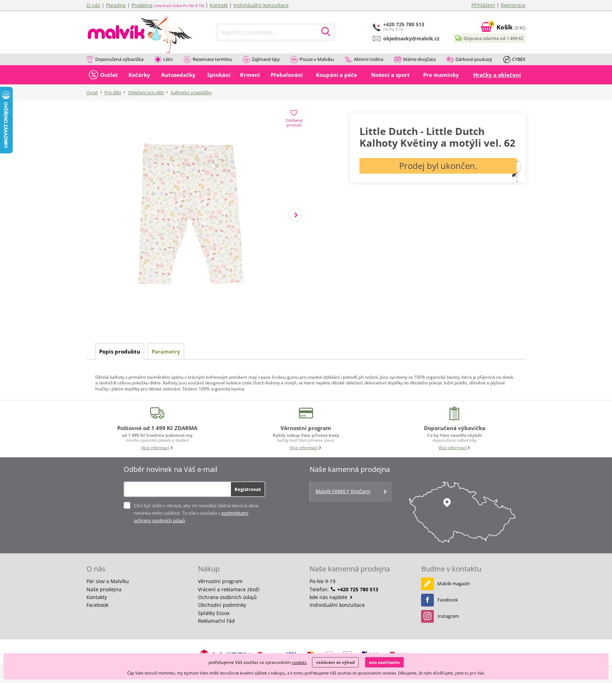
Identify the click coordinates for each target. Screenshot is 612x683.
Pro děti (112, 92)
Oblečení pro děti (146, 92)
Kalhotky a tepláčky (191, 92)
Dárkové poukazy (473, 59)
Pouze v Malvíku (317, 59)
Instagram (448, 616)
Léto (168, 59)
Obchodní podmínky (222, 605)
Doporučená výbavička (119, 59)
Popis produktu (119, 351)
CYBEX (519, 59)
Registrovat (247, 489)
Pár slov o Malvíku (107, 581)
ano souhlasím (384, 662)
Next (295, 215)
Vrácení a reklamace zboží (229, 589)
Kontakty (96, 597)
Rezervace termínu (212, 59)
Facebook (97, 605)
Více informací (155, 447)
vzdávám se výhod (335, 662)
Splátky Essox (214, 613)
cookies (299, 662)
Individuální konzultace (261, 5)
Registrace (513, 5)
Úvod (92, 92)
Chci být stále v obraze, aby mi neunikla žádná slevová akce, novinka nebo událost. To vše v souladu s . (196, 513)
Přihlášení (483, 5)
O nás (93, 5)
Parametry (166, 351)
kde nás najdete (329, 597)
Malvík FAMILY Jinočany (343, 491)
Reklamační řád (216, 620)
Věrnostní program (220, 581)
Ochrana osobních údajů (227, 597)
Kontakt (219, 5)
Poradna (116, 5)
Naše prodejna (103, 589)
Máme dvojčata (419, 59)
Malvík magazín (453, 583)
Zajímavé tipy (266, 59)
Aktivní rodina (368, 59)
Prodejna (142, 5)
